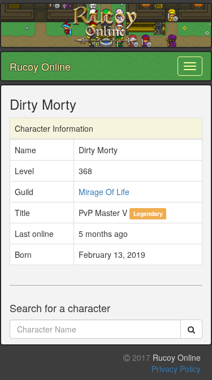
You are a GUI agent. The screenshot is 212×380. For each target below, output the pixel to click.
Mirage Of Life (104, 191)
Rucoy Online (40, 66)
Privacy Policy (176, 368)
